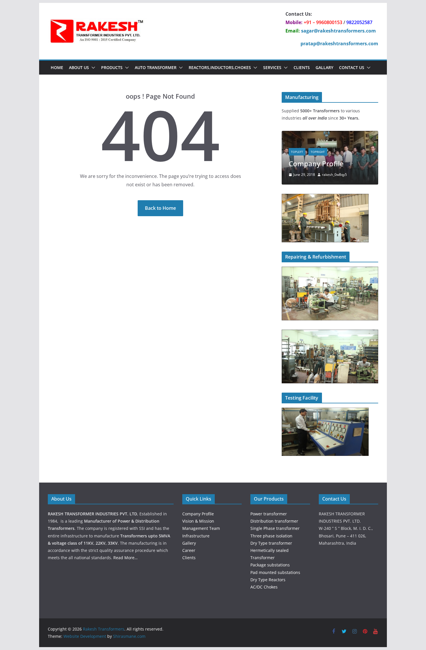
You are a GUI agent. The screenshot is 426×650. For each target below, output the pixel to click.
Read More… (125, 557)
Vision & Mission (198, 521)
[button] (92, 68)
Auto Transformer (155, 67)
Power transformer (268, 514)
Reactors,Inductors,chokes (220, 67)
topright (318, 152)
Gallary (324, 67)
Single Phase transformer (275, 528)
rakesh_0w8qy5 (334, 174)
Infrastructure (196, 536)
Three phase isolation (271, 536)
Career (188, 550)
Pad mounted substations (275, 572)
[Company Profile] (330, 134)
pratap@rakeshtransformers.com (339, 43)
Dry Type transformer (271, 543)
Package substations (270, 565)
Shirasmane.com (129, 636)
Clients (302, 67)
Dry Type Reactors (267, 579)
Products (112, 67)
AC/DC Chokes (264, 587)
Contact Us (351, 67)
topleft (297, 152)
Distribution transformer (274, 521)
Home (57, 67)
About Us (79, 67)
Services (272, 67)
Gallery (189, 543)
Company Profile (316, 163)
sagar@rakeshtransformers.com (338, 31)
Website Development (84, 636)
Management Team (201, 528)
